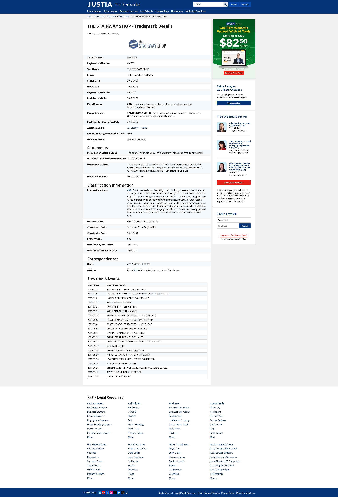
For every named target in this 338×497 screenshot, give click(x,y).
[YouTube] (103, 492)
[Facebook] (107, 492)
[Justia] (99, 4)
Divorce (132, 416)
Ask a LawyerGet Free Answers (229, 88)
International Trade (179, 424)
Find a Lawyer (94, 11)
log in (136, 269)
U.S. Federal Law (96, 444)
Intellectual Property (179, 420)
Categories (111, 16)
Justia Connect (166, 493)
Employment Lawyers (97, 420)
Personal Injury (135, 432)
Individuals (134, 403)
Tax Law (173, 432)
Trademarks (100, 16)
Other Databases (179, 444)
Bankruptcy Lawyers (97, 407)
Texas (131, 473)
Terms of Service (212, 493)
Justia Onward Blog (219, 469)
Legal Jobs (174, 448)
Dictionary (215, 407)
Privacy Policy (228, 493)
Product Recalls (176, 461)
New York (133, 469)
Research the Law (129, 11)
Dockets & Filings (95, 473)
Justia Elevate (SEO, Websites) (224, 461)
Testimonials (216, 473)
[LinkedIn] (99, 492)
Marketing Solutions (196, 11)
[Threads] (115, 492)
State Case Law (135, 457)
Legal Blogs (175, 452)
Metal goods (124, 16)
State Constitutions (137, 448)
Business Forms (177, 457)
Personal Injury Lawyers (99, 432)
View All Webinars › (233, 182)
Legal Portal (180, 493)
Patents (173, 465)
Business (174, 403)
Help (200, 493)
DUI (130, 420)
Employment (175, 416)
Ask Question (233, 103)
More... (90, 437)
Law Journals (216, 424)
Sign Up (245, 4)
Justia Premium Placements (223, 457)
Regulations (93, 457)
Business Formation (179, 407)
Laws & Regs (162, 11)
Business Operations (179, 411)
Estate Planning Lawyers (99, 424)
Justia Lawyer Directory (221, 452)
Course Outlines (218, 420)
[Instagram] (111, 492)
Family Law (133, 428)
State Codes (134, 452)
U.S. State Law (136, 444)
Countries (174, 473)
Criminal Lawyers (95, 416)
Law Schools (146, 11)
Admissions (215, 411)
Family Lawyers (94, 428)
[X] (122, 492)
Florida (131, 465)
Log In (234, 4)
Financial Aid (216, 416)
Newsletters (177, 11)
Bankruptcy (134, 407)
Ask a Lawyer (110, 11)
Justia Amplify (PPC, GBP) (222, 465)
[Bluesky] (118, 492)
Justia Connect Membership (223, 448)
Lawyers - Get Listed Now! (234, 235)
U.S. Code (91, 452)
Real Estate (174, 428)
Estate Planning (136, 424)
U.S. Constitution (95, 448)
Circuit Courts (94, 465)
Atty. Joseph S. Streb (137, 127)
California (133, 461)
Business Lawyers (96, 411)
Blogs (213, 428)
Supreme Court (94, 461)
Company (191, 493)
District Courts (94, 469)
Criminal (132, 411)
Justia (89, 16)
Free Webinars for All (232, 116)
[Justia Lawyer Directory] (126, 492)
